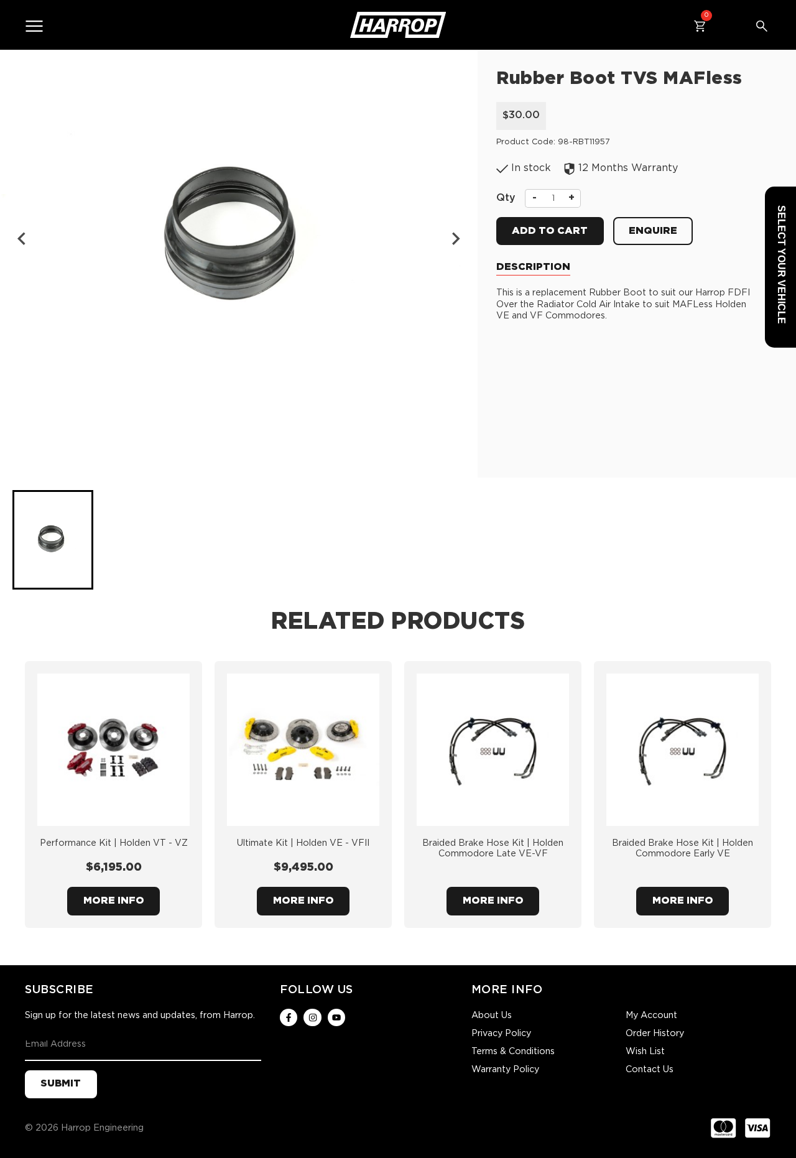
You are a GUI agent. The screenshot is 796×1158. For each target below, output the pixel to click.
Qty (506, 198)
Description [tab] (533, 267)
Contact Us (649, 1069)
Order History (655, 1033)
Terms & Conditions (513, 1051)
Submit (60, 1083)
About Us (491, 1015)
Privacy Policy (501, 1033)
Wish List (645, 1051)
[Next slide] (455, 239)
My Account (651, 1015)
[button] (52, 540)
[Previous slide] (22, 239)
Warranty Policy (505, 1069)
